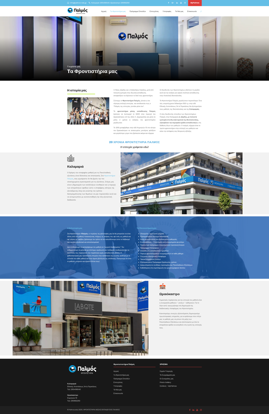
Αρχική (103, 11)
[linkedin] (177, 3)
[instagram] (185, 3)
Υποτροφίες (167, 11)
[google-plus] (173, 3)
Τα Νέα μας (179, 11)
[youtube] (181, 3)
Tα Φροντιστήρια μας (118, 11)
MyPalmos (195, 3)
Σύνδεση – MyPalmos (168, 386)
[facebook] (168, 3)
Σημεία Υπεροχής (166, 371)
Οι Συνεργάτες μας (166, 378)
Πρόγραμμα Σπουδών (138, 11)
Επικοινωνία (192, 11)
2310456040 (76, 389)
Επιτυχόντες (154, 11)
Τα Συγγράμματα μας (167, 375)
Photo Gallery (165, 382)
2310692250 (75, 401)
